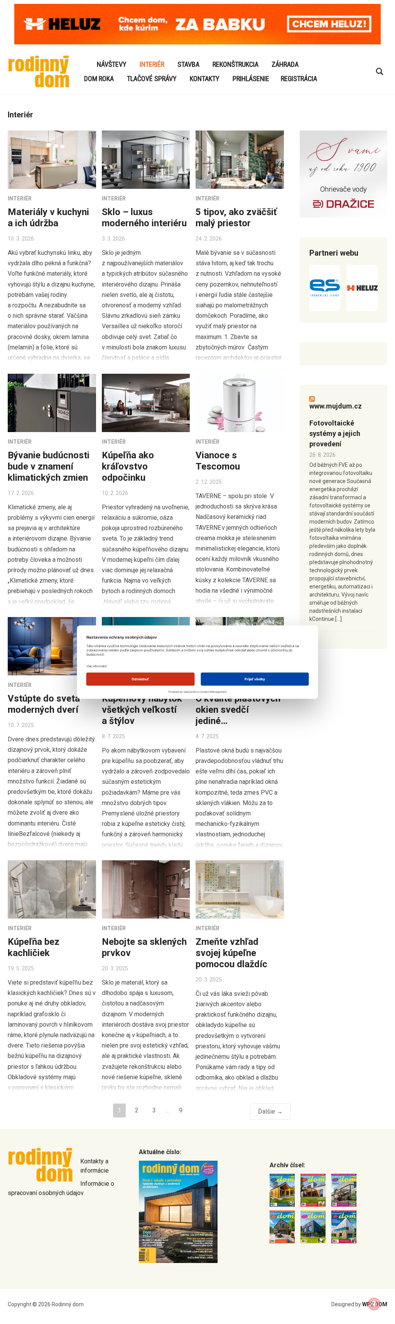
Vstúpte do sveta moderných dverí (44, 704)
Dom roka (99, 79)
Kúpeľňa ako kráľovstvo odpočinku (128, 466)
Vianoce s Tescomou (219, 461)
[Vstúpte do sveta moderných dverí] (52, 646)
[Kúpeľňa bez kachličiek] (52, 889)
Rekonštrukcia (235, 64)
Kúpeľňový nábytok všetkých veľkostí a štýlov (142, 709)
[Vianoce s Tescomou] (240, 403)
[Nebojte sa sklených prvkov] (146, 889)
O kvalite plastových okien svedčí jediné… (238, 709)
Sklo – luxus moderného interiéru (144, 218)
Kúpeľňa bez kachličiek (33, 947)
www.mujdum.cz (335, 406)
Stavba (188, 64)
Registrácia (299, 79)
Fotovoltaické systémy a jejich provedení (334, 433)
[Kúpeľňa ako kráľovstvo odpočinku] (146, 403)
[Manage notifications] (374, 1304)
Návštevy (112, 64)
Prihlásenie (251, 79)
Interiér (152, 64)
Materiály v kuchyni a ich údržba (48, 218)
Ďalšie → (270, 1111)
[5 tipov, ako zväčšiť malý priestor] (240, 160)
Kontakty (204, 79)
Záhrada (285, 64)
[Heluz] (361, 288)
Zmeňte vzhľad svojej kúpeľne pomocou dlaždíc (231, 953)
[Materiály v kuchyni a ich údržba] (52, 160)
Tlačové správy (152, 79)
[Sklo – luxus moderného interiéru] (146, 160)
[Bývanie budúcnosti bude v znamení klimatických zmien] (52, 403)
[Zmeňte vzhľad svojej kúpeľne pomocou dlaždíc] (240, 889)
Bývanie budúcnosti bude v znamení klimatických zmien (48, 466)
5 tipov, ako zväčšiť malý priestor (236, 218)
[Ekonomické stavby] (324, 288)
